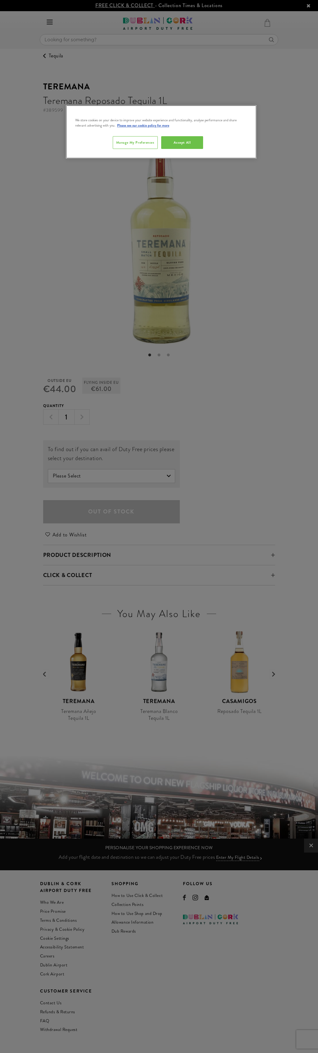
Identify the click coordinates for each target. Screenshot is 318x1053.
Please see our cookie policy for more (143, 125)
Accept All (182, 142)
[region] (161, 132)
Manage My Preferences (135, 142)
